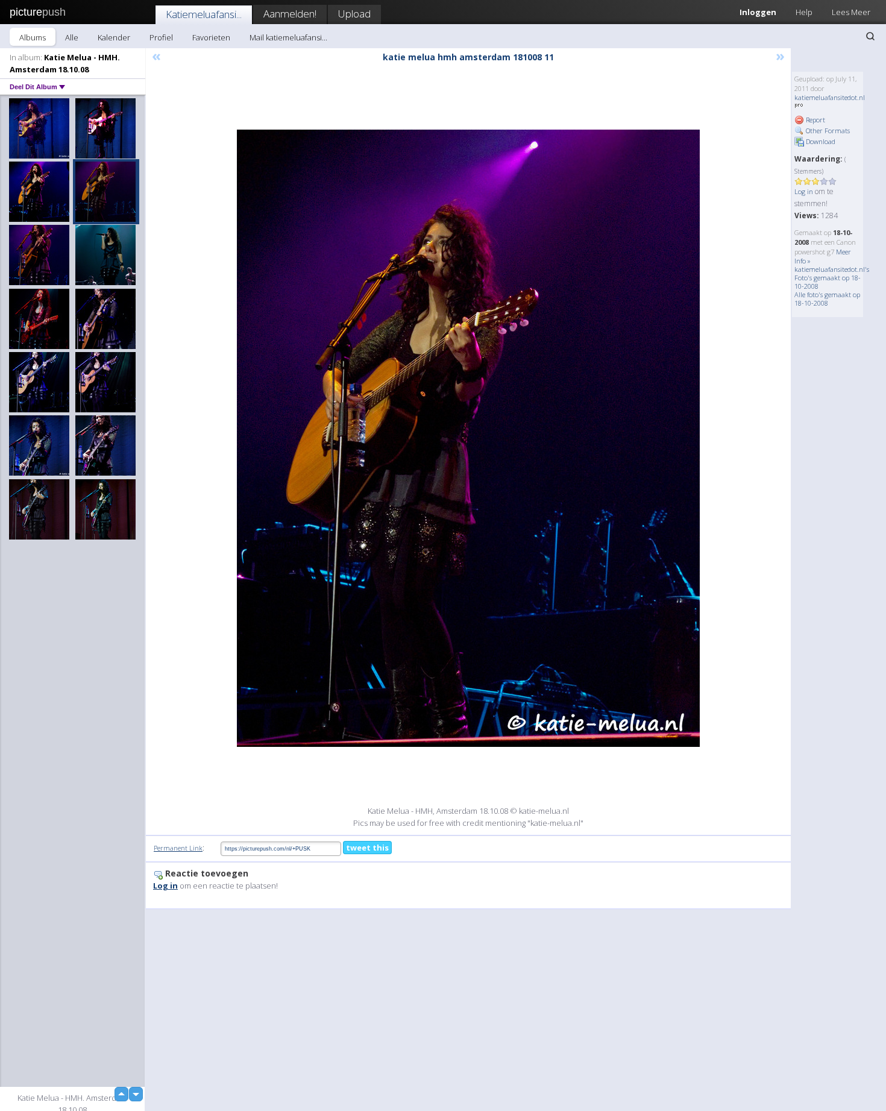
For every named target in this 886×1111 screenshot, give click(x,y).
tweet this (367, 847)
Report (814, 119)
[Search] (870, 36)
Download (819, 141)
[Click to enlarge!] (468, 438)
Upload (354, 13)
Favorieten (211, 37)
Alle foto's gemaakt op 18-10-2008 (827, 298)
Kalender (114, 37)
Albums (32, 37)
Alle (71, 37)
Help (804, 12)
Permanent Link (178, 847)
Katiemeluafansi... (204, 14)
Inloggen (758, 12)
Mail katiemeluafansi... (288, 37)
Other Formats (827, 130)
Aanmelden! (289, 13)
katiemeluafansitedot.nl (829, 97)
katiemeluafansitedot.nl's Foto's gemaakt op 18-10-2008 (831, 278)
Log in (803, 191)
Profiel (161, 37)
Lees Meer (851, 12)
